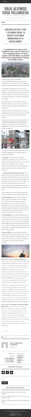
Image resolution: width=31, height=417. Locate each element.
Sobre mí (5, 1)
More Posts (13, 347)
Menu (3, 22)
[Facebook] (7, 372)
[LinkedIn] (11, 372)
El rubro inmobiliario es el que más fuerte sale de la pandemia (9, 360)
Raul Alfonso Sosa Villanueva (15, 10)
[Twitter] (3, 372)
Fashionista (12, 415)
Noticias (5, 337)
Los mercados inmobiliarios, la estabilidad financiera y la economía (20, 359)
